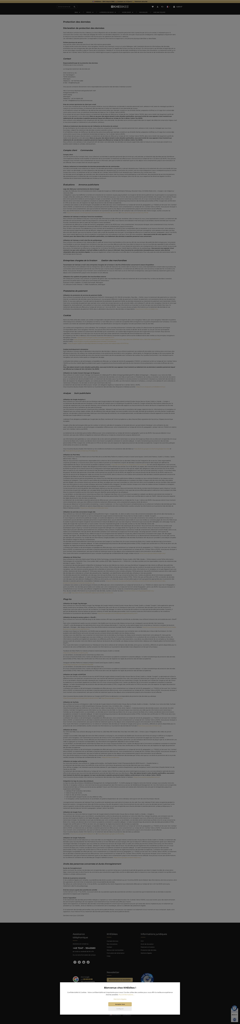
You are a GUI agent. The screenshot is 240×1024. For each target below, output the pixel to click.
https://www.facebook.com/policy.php (75, 653)
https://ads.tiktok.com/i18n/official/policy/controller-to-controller (92, 593)
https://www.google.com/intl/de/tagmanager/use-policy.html (117, 613)
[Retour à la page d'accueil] (120, 7)
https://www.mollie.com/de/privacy (146, 309)
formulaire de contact (88, 955)
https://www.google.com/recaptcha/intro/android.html (81, 698)
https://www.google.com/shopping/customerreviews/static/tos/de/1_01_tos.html (93, 212)
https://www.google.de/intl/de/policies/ (83, 834)
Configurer (120, 1009)
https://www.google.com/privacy (112, 698)
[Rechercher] (74, 7)
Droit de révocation (147, 944)
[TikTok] (88, 962)
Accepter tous (120, 1004)
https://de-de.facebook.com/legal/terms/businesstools (129, 464)
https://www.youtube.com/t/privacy (149, 726)
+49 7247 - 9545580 (84, 948)
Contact (109, 947)
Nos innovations (112, 944)
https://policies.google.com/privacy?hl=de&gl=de (81, 451)
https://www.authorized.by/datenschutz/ (147, 777)
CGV (142, 941)
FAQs (108, 956)
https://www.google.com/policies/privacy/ (127, 857)
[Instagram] (79, 962)
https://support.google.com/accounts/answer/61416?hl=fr (95, 337)
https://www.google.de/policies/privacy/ (153, 553)
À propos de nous (112, 941)
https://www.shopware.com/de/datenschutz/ (150, 387)
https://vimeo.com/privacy (110, 757)
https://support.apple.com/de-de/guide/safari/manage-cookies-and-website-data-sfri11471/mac (98, 343)
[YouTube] (83, 962)
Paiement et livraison (148, 947)
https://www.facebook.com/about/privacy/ (94, 508)
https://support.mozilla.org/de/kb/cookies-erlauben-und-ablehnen (95, 341)
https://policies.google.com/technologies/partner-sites (152, 449)
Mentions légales (146, 953)
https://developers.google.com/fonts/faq (111, 834)
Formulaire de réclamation (115, 953)
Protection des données (148, 950)
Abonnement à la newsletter (120, 980)
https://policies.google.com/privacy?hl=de (134, 212)
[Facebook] (74, 962)
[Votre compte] (157, 7)
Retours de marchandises (115, 950)
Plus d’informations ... (126, 995)
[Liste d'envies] (153, 7)
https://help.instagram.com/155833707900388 (78, 664)
